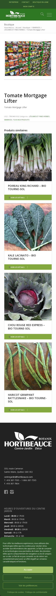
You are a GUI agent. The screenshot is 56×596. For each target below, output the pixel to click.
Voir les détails (17, 197)
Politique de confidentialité (36, 592)
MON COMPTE (28, 6)
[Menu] (48, 14)
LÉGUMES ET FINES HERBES (39, 116)
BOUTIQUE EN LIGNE (40, 2)
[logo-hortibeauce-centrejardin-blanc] (23, 14)
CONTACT (25, 2)
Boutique (9, 24)
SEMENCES (8, 120)
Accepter (28, 569)
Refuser (28, 577)
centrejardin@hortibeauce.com (18, 477)
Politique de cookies (15, 592)
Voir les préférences (28, 585)
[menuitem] (14, 2)
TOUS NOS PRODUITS (21, 120)
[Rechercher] (41, 14)
